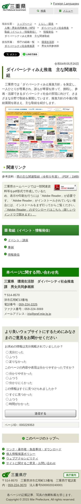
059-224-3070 (17, 485)
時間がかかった (19, 404)
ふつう (13, 357)
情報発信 (48, 31)
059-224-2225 (28, 304)
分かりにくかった (20, 383)
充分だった (16, 352)
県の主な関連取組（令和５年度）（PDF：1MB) (48, 176)
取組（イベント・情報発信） (21, 31)
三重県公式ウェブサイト (14, 7)
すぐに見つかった (20, 394)
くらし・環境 (45, 23)
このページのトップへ (42, 438)
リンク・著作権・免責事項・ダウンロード (33, 449)
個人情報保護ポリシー (20, 453)
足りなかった (18, 361)
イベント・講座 (18, 240)
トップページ (24, 23)
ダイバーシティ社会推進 (55, 27)
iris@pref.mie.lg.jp (39, 313)
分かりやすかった (20, 373)
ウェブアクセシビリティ (22, 458)
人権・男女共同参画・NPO (20, 27)
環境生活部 (48, 42)
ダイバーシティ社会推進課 (19, 46)
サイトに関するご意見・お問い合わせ (31, 463)
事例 (11, 247)
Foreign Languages (66, 3)
